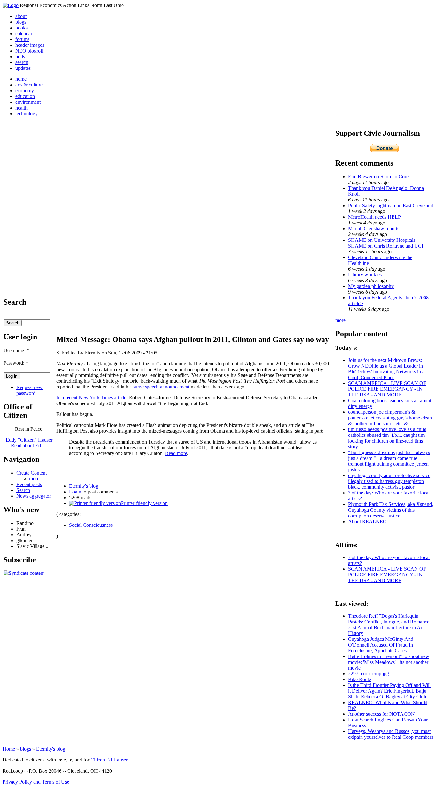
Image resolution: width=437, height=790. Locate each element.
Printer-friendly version (144, 503)
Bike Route (359, 679)
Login (75, 491)
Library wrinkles (365, 274)
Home (9, 749)
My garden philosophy (371, 286)
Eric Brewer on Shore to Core (378, 176)
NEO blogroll (29, 50)
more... (36, 478)
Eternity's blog (83, 486)
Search (23, 490)
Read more (176, 453)
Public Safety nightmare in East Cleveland (390, 205)
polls (20, 56)
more (340, 320)
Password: (16, 363)
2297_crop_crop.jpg (368, 673)
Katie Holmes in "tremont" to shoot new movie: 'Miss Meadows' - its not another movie (388, 662)
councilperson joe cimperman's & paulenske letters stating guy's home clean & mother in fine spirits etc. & (390, 417)
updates (23, 68)
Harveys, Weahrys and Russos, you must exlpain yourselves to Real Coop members (390, 734)
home (21, 79)
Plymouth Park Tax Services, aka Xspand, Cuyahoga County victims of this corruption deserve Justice (390, 509)
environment (28, 102)
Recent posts (29, 484)
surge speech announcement (161, 386)
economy (24, 90)
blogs (20, 22)
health (21, 107)
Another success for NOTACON (381, 714)
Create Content (31, 473)
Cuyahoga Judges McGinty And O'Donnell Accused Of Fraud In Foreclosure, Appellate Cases (380, 644)
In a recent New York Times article (91, 397)
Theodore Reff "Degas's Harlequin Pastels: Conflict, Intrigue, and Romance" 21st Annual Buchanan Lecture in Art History (390, 624)
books (21, 27)
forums (22, 39)
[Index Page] (11, 5)
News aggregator (33, 496)
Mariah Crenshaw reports (373, 228)
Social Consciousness (91, 525)
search (21, 62)
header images (29, 45)
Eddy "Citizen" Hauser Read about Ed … (29, 442)
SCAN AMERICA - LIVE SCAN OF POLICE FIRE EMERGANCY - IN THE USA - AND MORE (387, 388)
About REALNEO (367, 521)
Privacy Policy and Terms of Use (36, 782)
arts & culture (29, 84)
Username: (16, 350)
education (25, 96)
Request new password (29, 390)
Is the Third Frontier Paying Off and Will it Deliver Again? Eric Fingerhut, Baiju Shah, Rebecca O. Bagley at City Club (389, 690)
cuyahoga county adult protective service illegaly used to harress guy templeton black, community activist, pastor (389, 481)
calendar (23, 33)
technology (26, 113)
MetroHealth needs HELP (374, 217)
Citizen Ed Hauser (109, 759)
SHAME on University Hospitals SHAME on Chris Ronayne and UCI (385, 242)
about (21, 16)
